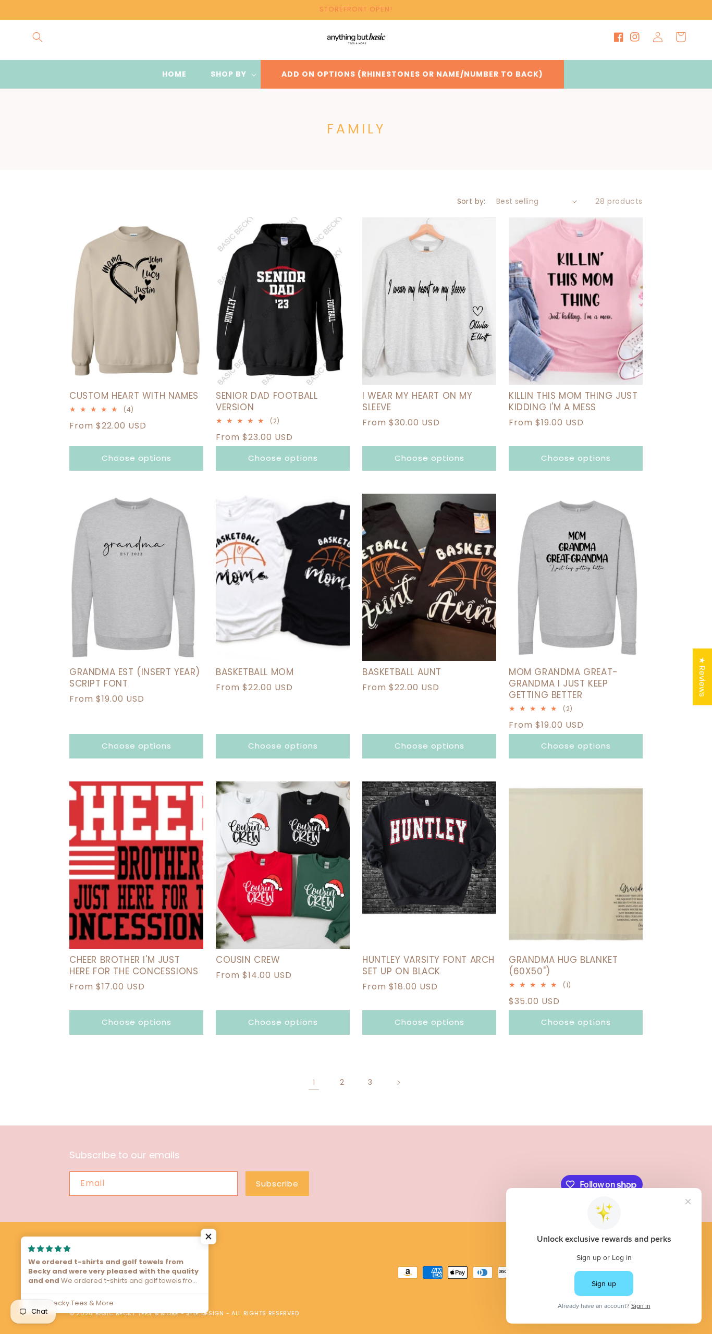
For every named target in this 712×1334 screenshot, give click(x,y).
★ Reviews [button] (702, 677)
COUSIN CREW (248, 959)
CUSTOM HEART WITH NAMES (134, 395)
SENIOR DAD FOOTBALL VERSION (266, 401)
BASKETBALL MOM (254, 672)
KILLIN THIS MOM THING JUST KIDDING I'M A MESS (573, 401)
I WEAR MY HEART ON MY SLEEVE (417, 401)
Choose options (136, 457)
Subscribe (277, 1183)
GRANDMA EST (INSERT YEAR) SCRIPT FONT (134, 677)
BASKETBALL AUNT (401, 672)
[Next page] (398, 1082)
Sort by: (471, 201)
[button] (37, 37)
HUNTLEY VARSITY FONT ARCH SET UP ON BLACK (428, 965)
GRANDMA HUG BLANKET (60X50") (563, 965)
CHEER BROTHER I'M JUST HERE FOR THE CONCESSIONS (133, 965)
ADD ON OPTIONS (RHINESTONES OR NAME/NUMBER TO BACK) (412, 74)
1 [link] (314, 1082)
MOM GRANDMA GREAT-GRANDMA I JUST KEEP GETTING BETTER (563, 683)
